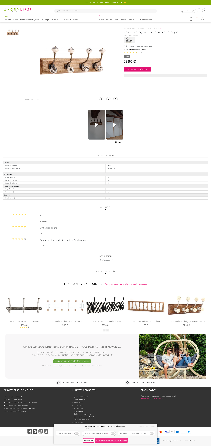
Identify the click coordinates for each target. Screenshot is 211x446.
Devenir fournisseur (81, 420)
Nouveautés (78, 408)
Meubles (101, 20)
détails (87, 429)
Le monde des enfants (70, 20)
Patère (162, 28)
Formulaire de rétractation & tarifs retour (21, 403)
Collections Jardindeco (82, 414)
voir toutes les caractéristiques (136, 49)
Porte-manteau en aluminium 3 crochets (24, 321)
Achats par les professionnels (16, 405)
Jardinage (45, 20)
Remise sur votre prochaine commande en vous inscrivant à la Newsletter (72, 346)
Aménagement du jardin (29, 20)
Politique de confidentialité (15, 411)
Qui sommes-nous (81, 397)
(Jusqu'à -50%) (199, 18)
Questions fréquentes (13, 400)
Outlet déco (78, 405)
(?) (72, 433)
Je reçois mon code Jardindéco (72, 361)
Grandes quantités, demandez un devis (20, 408)
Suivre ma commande (14, 397)
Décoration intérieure (128, 20)
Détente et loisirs (145, 20)
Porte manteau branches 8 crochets (146, 321)
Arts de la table (112, 20)
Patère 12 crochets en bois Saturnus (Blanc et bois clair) (64, 322)
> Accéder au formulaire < (152, 398)
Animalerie (55, 20)
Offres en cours (79, 400)
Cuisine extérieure (11, 20)
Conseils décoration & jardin (84, 417)
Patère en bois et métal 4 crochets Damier (105, 321)
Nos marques (79, 411)
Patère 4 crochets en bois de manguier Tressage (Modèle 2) (186, 322)
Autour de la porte (151, 28)
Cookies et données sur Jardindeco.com (105, 426)
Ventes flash (78, 403)
